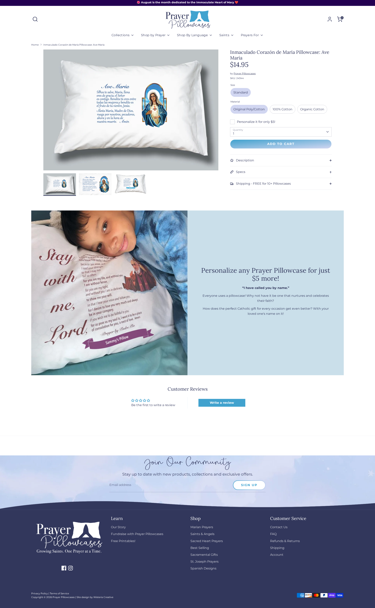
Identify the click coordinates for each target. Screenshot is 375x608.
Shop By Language (193, 35)
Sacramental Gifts (204, 555)
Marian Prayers (201, 527)
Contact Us (279, 527)
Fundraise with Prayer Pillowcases (137, 534)
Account (276, 555)
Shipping (277, 548)
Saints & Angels (202, 534)
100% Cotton (282, 109)
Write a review (222, 403)
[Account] (330, 19)
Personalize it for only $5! (256, 122)
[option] (130, 111)
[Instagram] (70, 568)
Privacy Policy (39, 593)
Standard (240, 92)
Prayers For (250, 35)
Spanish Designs (203, 568)
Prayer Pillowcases (245, 73)
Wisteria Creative (103, 597)
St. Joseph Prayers (204, 561)
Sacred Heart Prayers (206, 541)
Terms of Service (59, 593)
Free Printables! (123, 541)
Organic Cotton (312, 109)
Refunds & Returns (285, 541)
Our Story (118, 527)
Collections (121, 35)
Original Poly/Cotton (249, 109)
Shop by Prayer (153, 35)
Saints (224, 35)
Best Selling (199, 548)
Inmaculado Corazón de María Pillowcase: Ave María (73, 44)
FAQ (273, 534)
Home (35, 44)
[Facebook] (64, 568)
